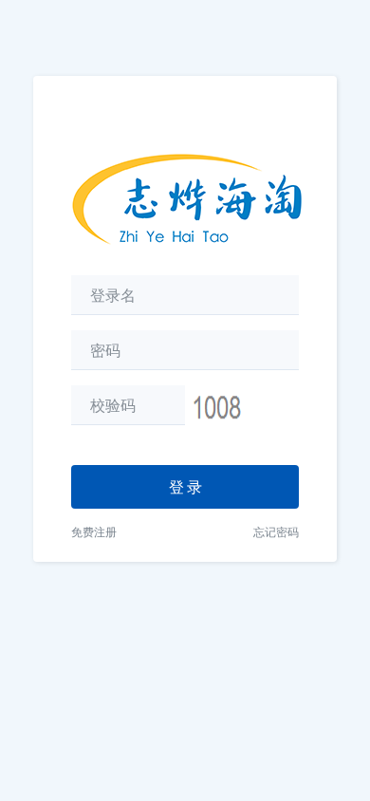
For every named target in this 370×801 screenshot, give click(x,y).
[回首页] (187, 185)
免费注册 (94, 532)
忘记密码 (276, 532)
